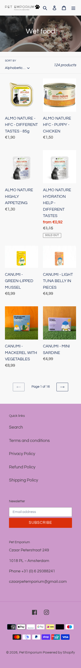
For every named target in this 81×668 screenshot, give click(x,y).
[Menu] (73, 7)
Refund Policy (22, 467)
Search (16, 427)
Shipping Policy (23, 480)
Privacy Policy (22, 453)
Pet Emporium (31, 652)
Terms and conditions (29, 440)
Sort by (10, 60)
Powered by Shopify (59, 652)
